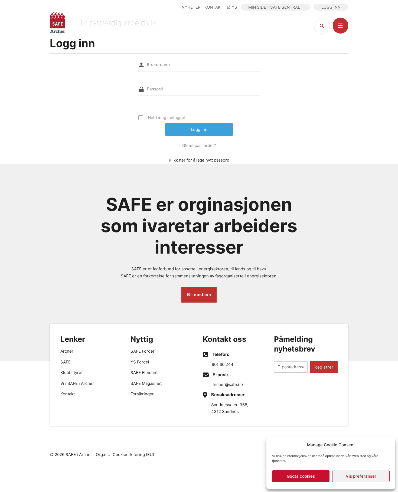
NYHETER (191, 7)
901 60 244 (222, 364)
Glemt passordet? (199, 145)
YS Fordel (140, 362)
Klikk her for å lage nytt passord (199, 160)
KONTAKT (213, 7)
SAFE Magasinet (146, 383)
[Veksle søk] (322, 26)
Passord (155, 88)
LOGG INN (331, 7)
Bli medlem (199, 294)
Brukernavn (158, 64)
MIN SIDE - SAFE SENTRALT (275, 7)
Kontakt (67, 393)
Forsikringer (142, 393)
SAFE (65, 362)
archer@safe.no (228, 384)
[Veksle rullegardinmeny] (340, 25)
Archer (66, 351)
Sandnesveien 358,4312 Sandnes (229, 408)
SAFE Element (144, 372)
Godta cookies (301, 476)
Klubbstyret (71, 372)
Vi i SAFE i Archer (77, 383)
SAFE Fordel (142, 351)
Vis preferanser (361, 476)
